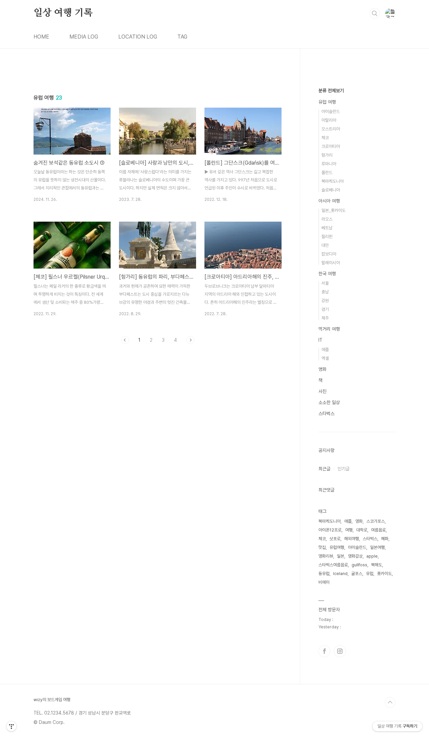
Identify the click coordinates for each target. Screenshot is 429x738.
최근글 (324, 468)
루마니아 (328, 163)
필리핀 (326, 236)
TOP (390, 702)
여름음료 (378, 529)
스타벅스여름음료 (333, 564)
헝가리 (326, 155)
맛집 (322, 547)
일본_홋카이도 (333, 210)
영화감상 (355, 556)
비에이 (323, 582)
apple (372, 556)
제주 (325, 318)
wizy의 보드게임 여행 (52, 699)
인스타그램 (340, 651)
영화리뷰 (325, 556)
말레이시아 (330, 262)
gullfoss (359, 564)
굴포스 (356, 573)
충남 (325, 291)
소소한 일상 (329, 402)
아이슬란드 (330, 111)
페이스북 (324, 651)
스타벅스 (326, 413)
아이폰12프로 (330, 529)
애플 (325, 349)
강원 (325, 300)
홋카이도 (384, 573)
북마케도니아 (332, 181)
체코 (325, 137)
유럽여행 (336, 547)
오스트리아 (330, 128)
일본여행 (377, 547)
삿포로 (335, 538)
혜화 (384, 538)
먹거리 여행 (329, 329)
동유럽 (323, 573)
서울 (325, 283)
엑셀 (325, 358)
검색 (375, 13)
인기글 (344, 468)
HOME (41, 37)
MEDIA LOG (83, 37)
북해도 (376, 564)
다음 (190, 340)
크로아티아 (330, 146)
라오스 (326, 219)
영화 (322, 369)
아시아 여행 (329, 201)
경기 (325, 309)
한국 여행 (327, 273)
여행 (349, 529)
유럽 (369, 573)
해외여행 (351, 538)
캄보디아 (328, 254)
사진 (322, 391)
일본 (340, 556)
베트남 (326, 227)
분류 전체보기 (331, 90)
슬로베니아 (330, 189)
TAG (182, 37)
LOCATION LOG (137, 37)
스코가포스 (375, 521)
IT (320, 340)
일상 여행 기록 (63, 13)
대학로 (361, 529)
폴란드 (326, 172)
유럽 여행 (327, 102)
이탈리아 (328, 120)
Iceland (340, 573)
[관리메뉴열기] (11, 726)
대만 (325, 245)
